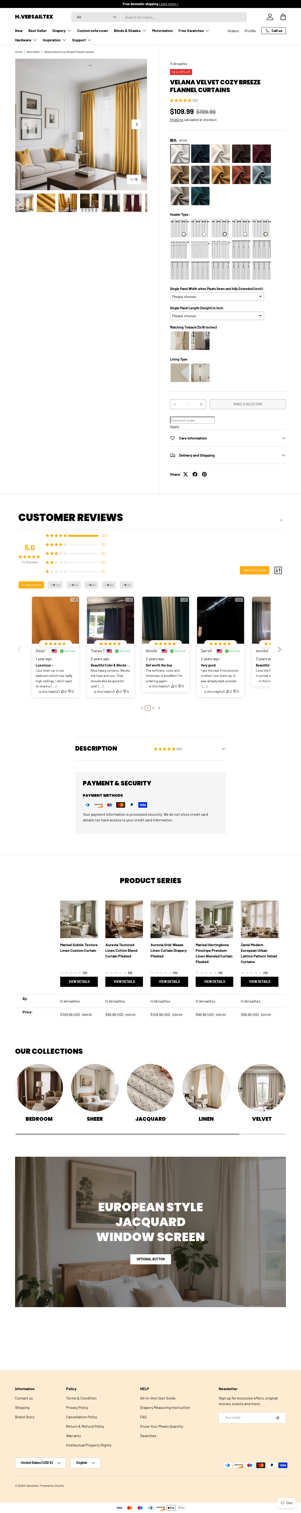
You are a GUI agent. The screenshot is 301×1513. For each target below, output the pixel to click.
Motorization (162, 30)
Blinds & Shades (127, 30)
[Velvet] (262, 1088)
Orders (233, 30)
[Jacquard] (150, 1088)
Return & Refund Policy (85, 1426)
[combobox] (159, 17)
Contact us (24, 1398)
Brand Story (24, 1417)
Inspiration (52, 40)
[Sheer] (95, 1088)
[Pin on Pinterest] (204, 474)
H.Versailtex (178, 64)
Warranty (73, 1435)
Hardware (23, 40)
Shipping (176, 120)
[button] (283, 17)
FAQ (143, 1417)
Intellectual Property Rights (88, 1445)
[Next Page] (159, 708)
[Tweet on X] (185, 474)
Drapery (59, 30)
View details (79, 982)
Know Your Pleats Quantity (161, 1426)
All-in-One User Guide (158, 1398)
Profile (250, 30)
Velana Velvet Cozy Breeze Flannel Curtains (69, 51)
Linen (206, 1119)
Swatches (148, 1435)
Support (79, 40)
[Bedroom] (39, 1088)
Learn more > (165, 4)
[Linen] (206, 1088)
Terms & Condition (81, 1398)
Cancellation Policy (81, 1417)
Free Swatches (191, 30)
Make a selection (248, 404)
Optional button (151, 1259)
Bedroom (39, 1119)
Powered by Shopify (52, 1485)
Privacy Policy (77, 1407)
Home (18, 51)
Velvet (262, 1119)
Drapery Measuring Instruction (165, 1407)
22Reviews (30, 562)
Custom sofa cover (92, 30)
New (19, 30)
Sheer (95, 1119)
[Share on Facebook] (195, 474)
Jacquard (150, 1119)
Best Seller (37, 30)
